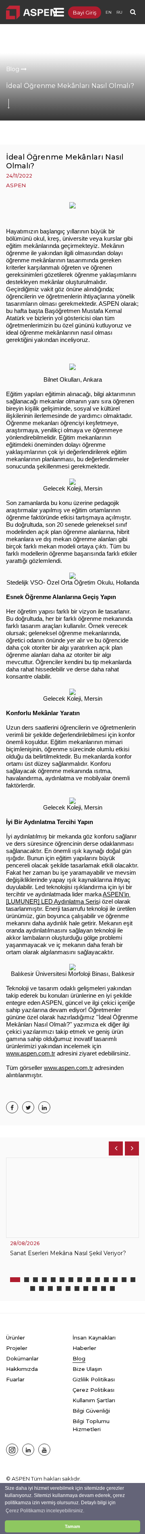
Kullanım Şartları (93, 1400)
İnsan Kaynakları (94, 1337)
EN (109, 12)
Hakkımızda (22, 1369)
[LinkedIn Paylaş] (44, 1107)
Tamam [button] (72, 1526)
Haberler (84, 1348)
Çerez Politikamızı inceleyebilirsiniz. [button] (45, 1511)
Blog (13, 69)
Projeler (16, 1348)
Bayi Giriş (84, 12)
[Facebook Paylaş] (12, 1107)
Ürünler (15, 1337)
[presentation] (116, 1148)
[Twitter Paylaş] (28, 1107)
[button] (15, 1279)
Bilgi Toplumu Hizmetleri (91, 1425)
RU (119, 12)
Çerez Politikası (93, 1390)
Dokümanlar (22, 1358)
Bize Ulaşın (87, 1369)
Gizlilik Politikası (93, 1379)
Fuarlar (15, 1379)
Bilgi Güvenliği (91, 1410)
